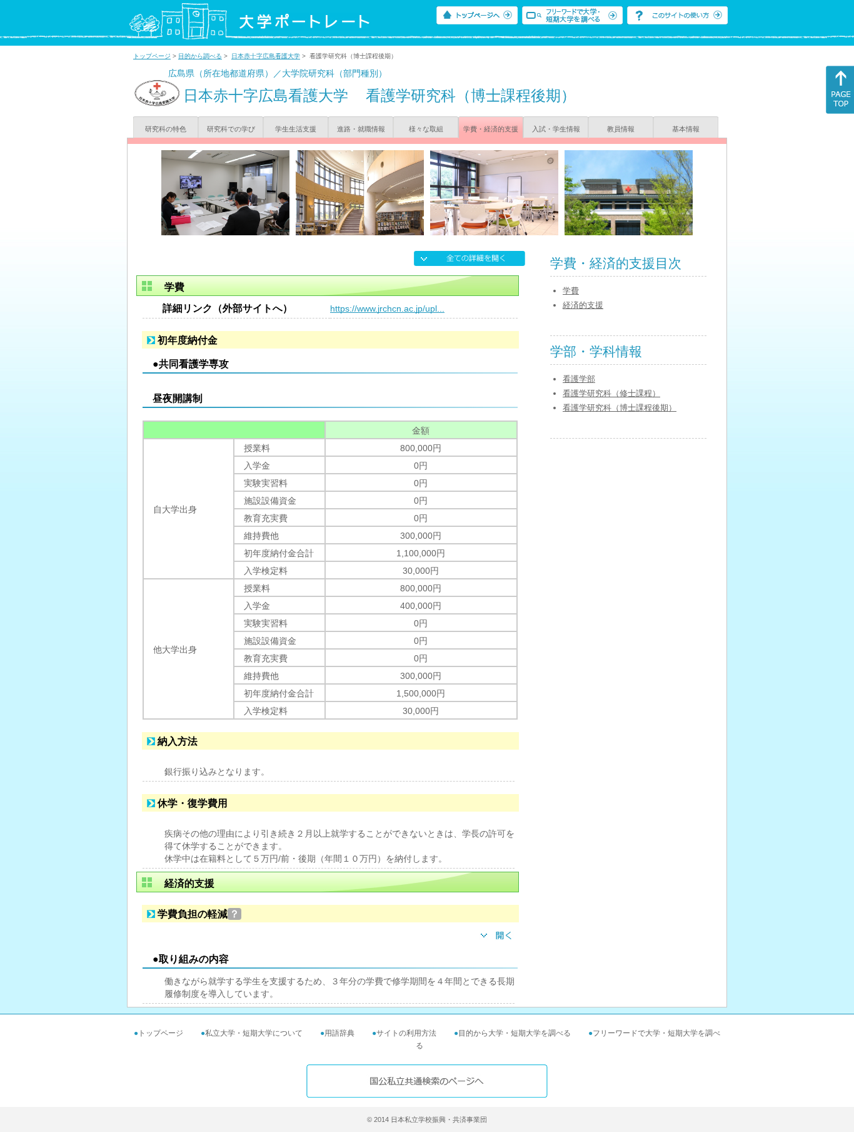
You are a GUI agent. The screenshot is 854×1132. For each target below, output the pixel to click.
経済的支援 (583, 305)
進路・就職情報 (361, 129)
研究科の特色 (165, 129)
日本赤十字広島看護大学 (265, 56)
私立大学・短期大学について (254, 1033)
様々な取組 (426, 129)
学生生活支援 (295, 129)
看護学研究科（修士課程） (611, 393)
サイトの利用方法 (406, 1033)
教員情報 (621, 129)
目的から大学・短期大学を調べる (514, 1033)
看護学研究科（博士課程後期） (619, 407)
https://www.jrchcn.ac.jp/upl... (387, 308)
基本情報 (686, 129)
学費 (571, 290)
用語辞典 (339, 1033)
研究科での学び (231, 129)
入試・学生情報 (556, 129)
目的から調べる (200, 56)
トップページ (152, 56)
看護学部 (579, 379)
